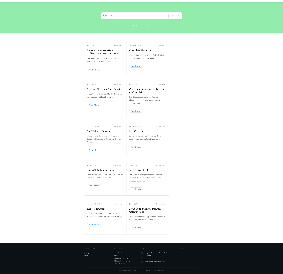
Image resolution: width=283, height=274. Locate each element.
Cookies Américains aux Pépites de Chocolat (146, 90)
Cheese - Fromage (121, 258)
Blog (86, 255)
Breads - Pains (119, 253)
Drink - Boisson (119, 264)
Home (86, 253)
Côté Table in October (98, 131)
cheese (116, 256)
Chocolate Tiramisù (140, 50)
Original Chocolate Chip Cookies (104, 89)
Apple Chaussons (96, 208)
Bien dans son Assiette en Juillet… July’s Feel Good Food (103, 52)
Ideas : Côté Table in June (100, 169)
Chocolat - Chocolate (122, 261)
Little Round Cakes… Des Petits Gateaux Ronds (146, 210)
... (112, 61)
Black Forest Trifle (139, 169)
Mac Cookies (136, 131)
